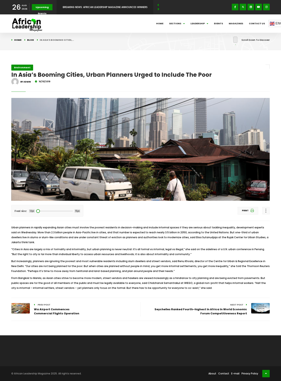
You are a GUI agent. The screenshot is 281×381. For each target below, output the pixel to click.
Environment (22, 67)
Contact (223, 373)
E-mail (235, 373)
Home (159, 23)
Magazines (236, 23)
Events (218, 23)
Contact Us (257, 23)
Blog (30, 40)
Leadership (197, 23)
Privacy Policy (250, 373)
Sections (175, 23)
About (212, 373)
